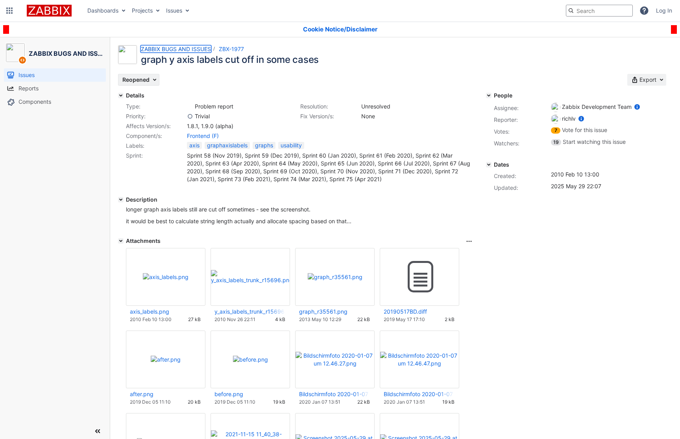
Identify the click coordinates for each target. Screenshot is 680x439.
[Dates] (489, 164)
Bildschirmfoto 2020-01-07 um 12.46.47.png (419, 394)
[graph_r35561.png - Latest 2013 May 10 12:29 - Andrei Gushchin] (335, 277)
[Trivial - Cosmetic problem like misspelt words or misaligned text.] (190, 116)
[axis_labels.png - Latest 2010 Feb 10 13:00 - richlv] (165, 277)
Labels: (135, 145)
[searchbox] (599, 10)
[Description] (121, 199)
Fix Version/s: (317, 116)
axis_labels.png (149, 311)
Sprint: (134, 155)
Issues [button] (174, 10)
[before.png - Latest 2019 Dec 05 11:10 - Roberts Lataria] (250, 359)
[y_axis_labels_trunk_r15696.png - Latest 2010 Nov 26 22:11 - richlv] (250, 277)
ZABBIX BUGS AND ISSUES (176, 49)
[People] (489, 95)
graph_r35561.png (323, 311)
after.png (141, 394)
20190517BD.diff (405, 311)
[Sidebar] (97, 431)
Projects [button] (142, 10)
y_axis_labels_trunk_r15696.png (249, 311)
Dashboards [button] (102, 10)
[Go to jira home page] (49, 10)
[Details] (121, 95)
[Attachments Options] (469, 241)
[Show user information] (637, 106)
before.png (228, 394)
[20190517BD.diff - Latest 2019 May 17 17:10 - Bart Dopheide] (419, 277)
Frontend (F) (203, 135)
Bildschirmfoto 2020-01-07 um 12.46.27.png (334, 394)
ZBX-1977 (231, 49)
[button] (9, 10)
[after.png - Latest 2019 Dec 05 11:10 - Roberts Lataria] (166, 359)
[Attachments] (121, 241)
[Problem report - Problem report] (190, 106)
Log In (664, 10)
